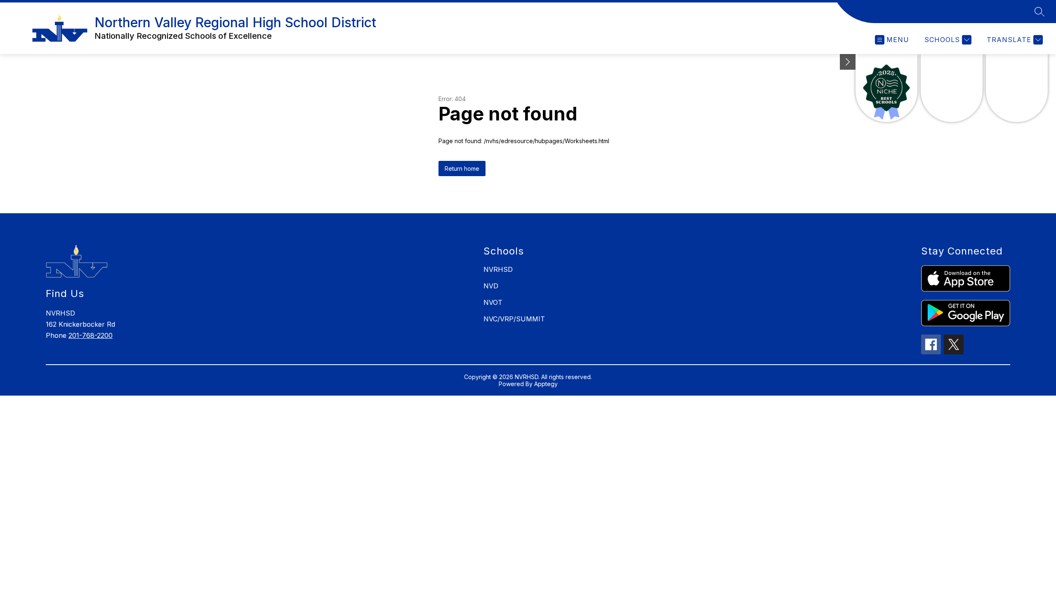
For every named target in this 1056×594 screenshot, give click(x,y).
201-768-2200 (90, 335)
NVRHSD (498, 269)
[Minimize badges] (848, 62)
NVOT (492, 302)
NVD (490, 286)
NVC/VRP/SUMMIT (514, 319)
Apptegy (546, 383)
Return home (462, 168)
